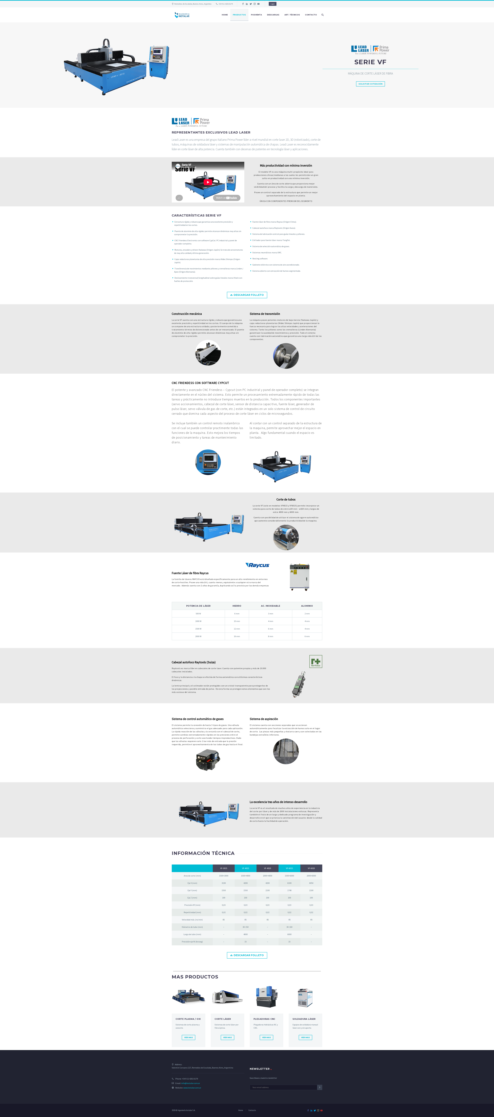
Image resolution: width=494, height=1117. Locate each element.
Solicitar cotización (370, 84)
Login (273, 4)
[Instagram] (255, 4)
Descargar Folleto (247, 294)
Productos (239, 15)
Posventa (256, 15)
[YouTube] (258, 4)
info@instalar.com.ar (190, 1083)
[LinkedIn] (247, 4)
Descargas (273, 15)
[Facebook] (243, 4)
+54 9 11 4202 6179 (226, 4)
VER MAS (188, 1037)
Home (225, 15)
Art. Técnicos (292, 15)
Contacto (311, 15)
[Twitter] (251, 4)
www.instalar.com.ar (192, 1087)
